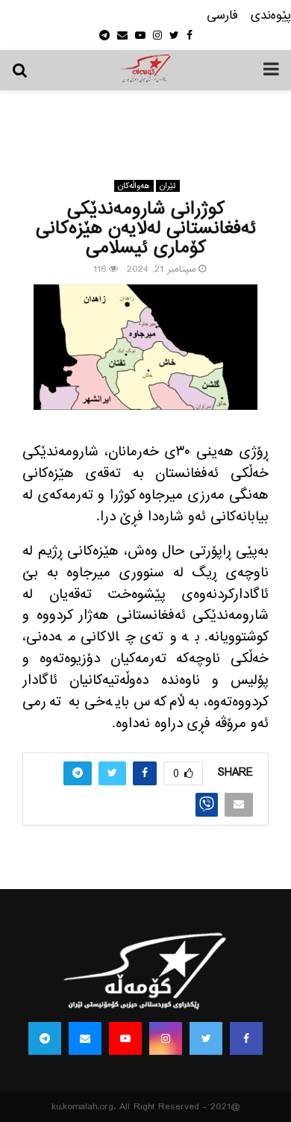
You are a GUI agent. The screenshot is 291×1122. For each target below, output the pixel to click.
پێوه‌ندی (271, 16)
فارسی (222, 16)
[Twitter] (206, 1038)
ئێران (168, 186)
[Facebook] (246, 1038)
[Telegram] (44, 1038)
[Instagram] (165, 1038)
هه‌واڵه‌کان (134, 186)
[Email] (85, 1038)
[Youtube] (125, 1038)
